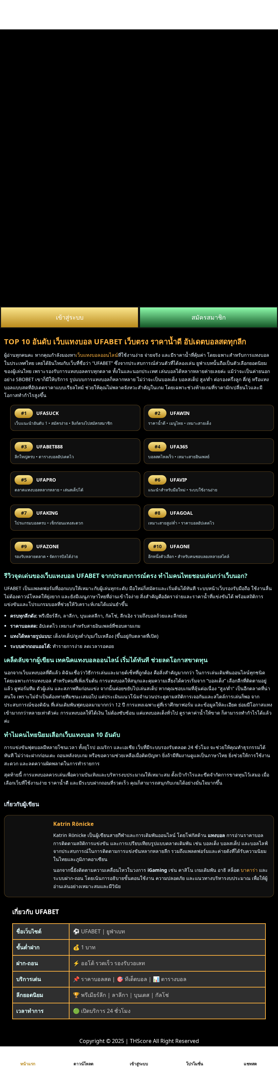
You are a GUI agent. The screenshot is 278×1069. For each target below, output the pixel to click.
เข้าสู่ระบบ (69, 317)
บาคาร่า (249, 870)
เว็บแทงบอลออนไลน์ (97, 355)
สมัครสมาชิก (209, 317)
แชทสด (250, 1064)
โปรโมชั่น (194, 1064)
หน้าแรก (27, 1064)
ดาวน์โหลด (84, 1064)
